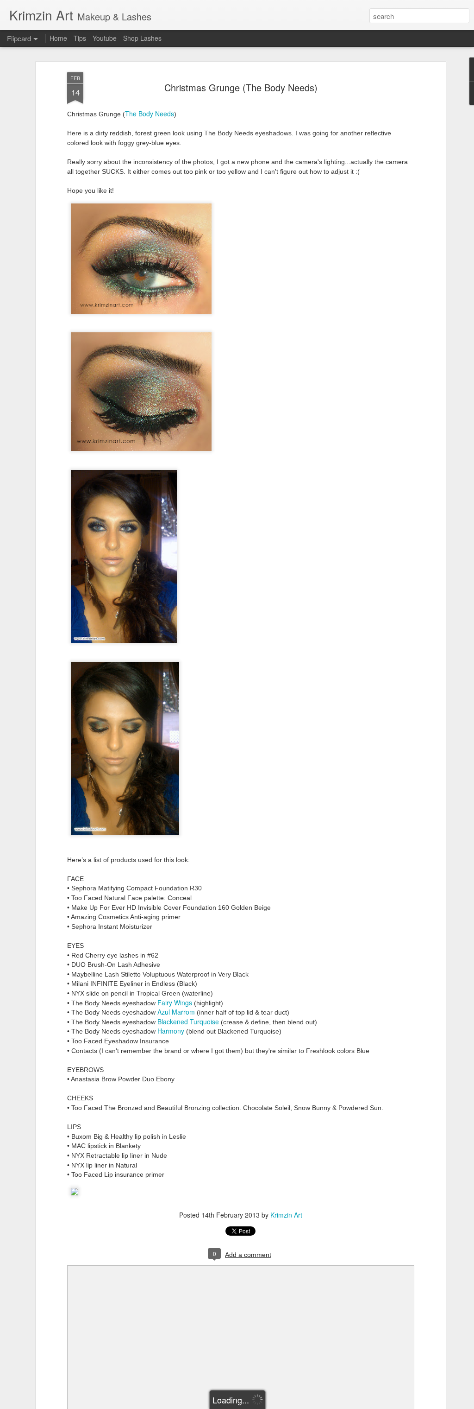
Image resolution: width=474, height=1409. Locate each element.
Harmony (170, 1030)
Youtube (105, 38)
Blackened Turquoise (188, 1021)
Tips (80, 38)
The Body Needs (149, 113)
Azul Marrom (176, 1011)
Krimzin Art (286, 1214)
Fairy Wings (174, 1002)
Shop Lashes (142, 38)
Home (58, 38)
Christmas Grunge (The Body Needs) (241, 87)
